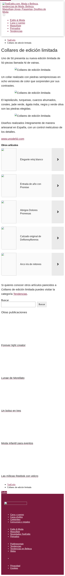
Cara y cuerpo (17, 23)
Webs (13, 551)
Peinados (15, 28)
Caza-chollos (16, 517)
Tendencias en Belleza (21, 548)
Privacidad (15, 565)
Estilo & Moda (17, 20)
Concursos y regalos (20, 522)
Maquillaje (15, 25)
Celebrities (15, 519)
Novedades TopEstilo (20, 534)
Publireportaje (17, 544)
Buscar (5, 300)
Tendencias (16, 31)
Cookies (14, 568)
